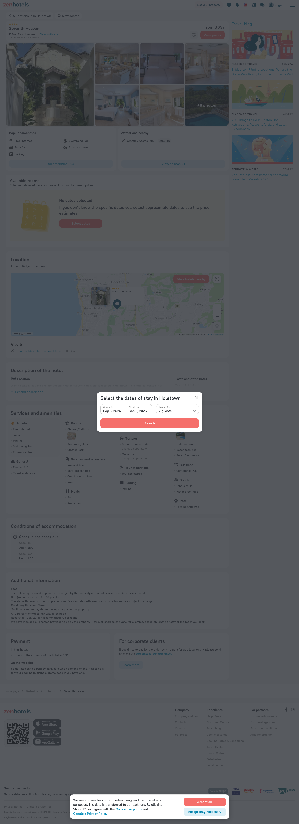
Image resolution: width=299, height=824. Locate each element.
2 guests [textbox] (165, 411)
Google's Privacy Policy (90, 813)
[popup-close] (196, 398)
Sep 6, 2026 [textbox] (138, 411)
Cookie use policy (129, 809)
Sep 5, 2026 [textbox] (112, 411)
